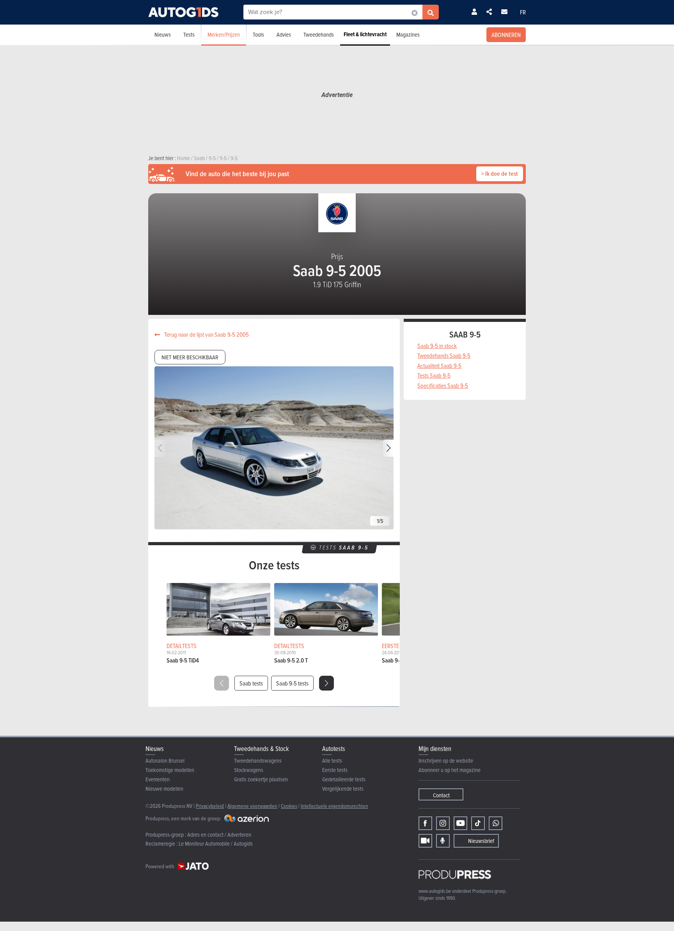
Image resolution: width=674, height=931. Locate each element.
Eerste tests (335, 770)
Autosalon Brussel (164, 760)
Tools (258, 34)
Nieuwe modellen (164, 788)
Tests (189, 34)
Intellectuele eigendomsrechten (334, 805)
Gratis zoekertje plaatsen (261, 779)
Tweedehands (318, 34)
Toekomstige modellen (169, 770)
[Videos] (425, 841)
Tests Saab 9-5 (434, 375)
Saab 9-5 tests (292, 683)
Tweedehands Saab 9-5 (443, 355)
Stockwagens (248, 770)
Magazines (408, 34)
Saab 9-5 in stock (437, 345)
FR (523, 12)
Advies (284, 34)
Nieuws (162, 34)
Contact (441, 795)
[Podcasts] (443, 841)
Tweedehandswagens (258, 760)
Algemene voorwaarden (252, 805)
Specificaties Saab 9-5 (442, 385)
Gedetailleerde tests (343, 779)
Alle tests (332, 760)
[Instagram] (443, 823)
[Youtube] (460, 823)
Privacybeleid (210, 805)
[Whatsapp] (495, 823)
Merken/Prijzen (224, 34)
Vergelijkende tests (343, 788)
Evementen (157, 779)
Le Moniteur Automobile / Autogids (216, 843)
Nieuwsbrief (481, 841)
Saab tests (251, 683)
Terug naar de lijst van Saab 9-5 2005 (206, 334)
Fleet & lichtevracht (365, 34)
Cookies (289, 805)
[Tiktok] (478, 823)
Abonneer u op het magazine (450, 770)
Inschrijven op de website (446, 760)
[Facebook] (425, 823)
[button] (388, 448)
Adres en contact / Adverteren (219, 834)
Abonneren (506, 34)
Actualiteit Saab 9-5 (439, 365)
